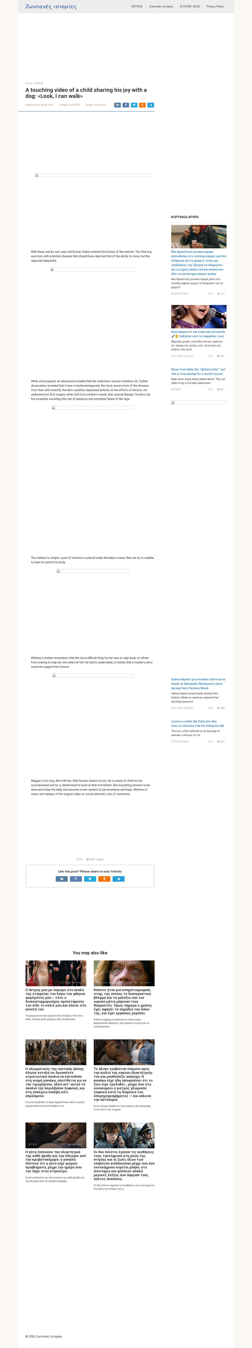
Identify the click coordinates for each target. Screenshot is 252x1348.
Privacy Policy (215, 6)
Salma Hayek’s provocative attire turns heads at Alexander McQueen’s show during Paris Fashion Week (198, 684)
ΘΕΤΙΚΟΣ (137, 6)
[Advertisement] (126, 44)
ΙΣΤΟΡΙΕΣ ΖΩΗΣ (190, 6)
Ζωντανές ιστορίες (51, 6)
